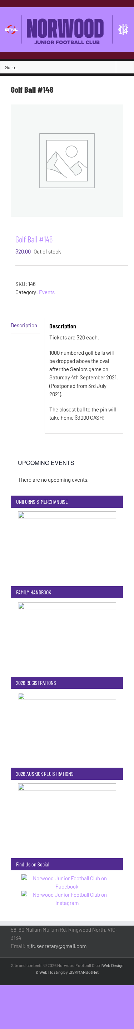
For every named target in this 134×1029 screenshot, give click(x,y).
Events (47, 292)
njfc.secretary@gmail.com (56, 946)
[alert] (67, 480)
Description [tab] (24, 325)
